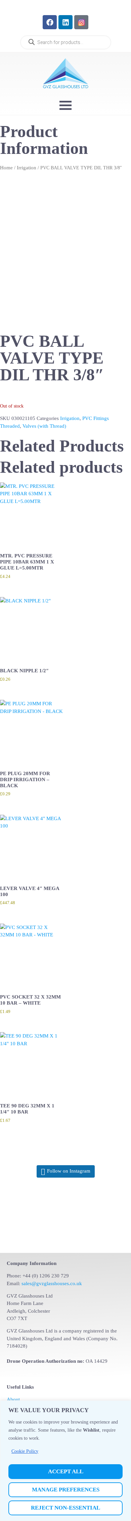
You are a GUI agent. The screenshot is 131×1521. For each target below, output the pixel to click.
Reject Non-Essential (65, 1508)
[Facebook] (50, 22)
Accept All (65, 1471)
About (13, 1399)
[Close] (124, 1406)
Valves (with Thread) (44, 426)
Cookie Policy (24, 1451)
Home (6, 167)
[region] (65, 1460)
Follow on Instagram (68, 1171)
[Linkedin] (65, 22)
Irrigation (26, 167)
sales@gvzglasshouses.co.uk (51, 1283)
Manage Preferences (65, 1489)
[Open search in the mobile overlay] (65, 42)
